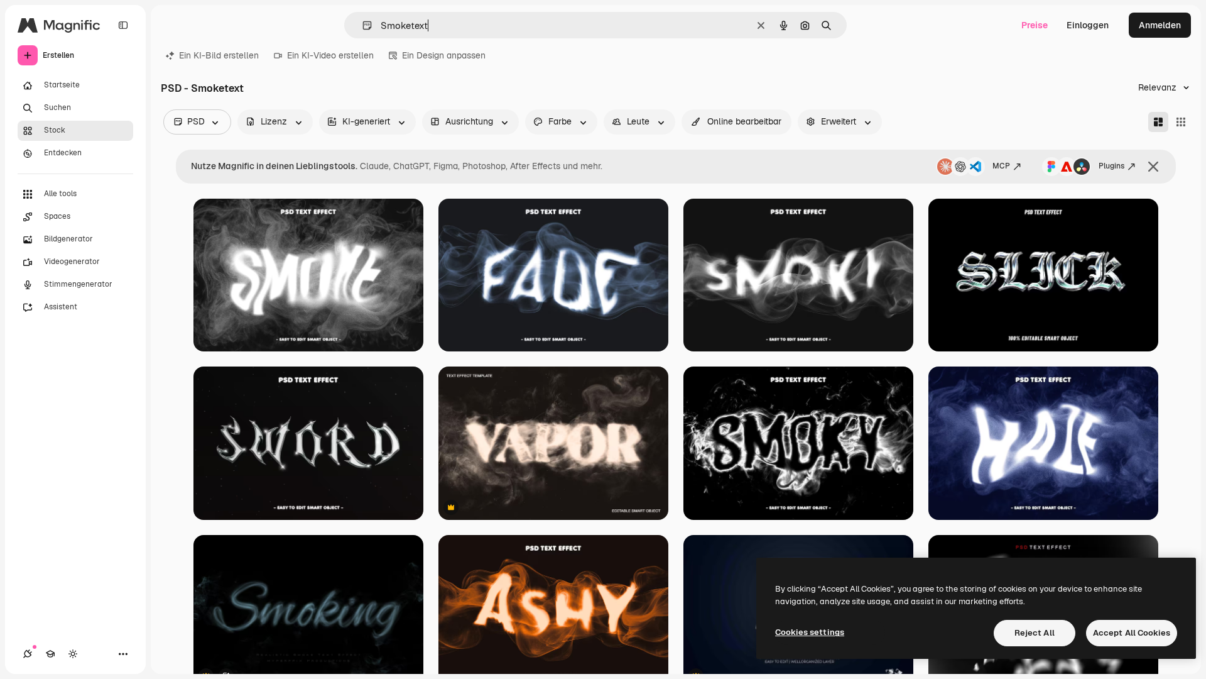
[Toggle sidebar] (123, 25)
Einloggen (1088, 25)
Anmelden (1160, 25)
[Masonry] (1158, 122)
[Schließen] (1153, 166)
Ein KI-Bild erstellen (219, 55)
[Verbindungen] (28, 654)
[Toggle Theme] (73, 654)
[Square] (1181, 122)
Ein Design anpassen (444, 55)
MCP (1001, 166)
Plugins (1111, 166)
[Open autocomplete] (362, 25)
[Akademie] (50, 654)
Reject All (1034, 632)
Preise (1034, 25)
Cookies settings (809, 632)
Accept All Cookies (1131, 632)
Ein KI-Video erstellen (330, 55)
